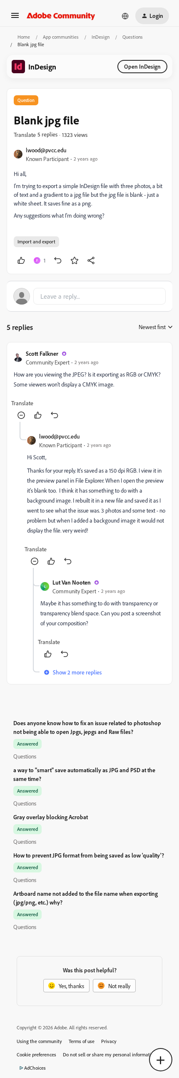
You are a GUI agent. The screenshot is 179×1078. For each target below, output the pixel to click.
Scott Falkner (42, 353)
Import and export (36, 241)
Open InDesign (142, 66)
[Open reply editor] (89, 296)
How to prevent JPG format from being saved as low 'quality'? (88, 855)
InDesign (100, 37)
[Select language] (125, 15)
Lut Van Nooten (71, 582)
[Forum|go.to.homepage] (61, 15)
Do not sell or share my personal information (110, 1054)
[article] (89, 385)
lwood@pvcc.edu (46, 150)
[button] (15, 18)
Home (23, 37)
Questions (132, 37)
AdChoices (35, 1068)
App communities (61, 37)
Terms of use (81, 1041)
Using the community (39, 1041)
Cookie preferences (36, 1054)
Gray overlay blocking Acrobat (50, 816)
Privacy (109, 1041)
